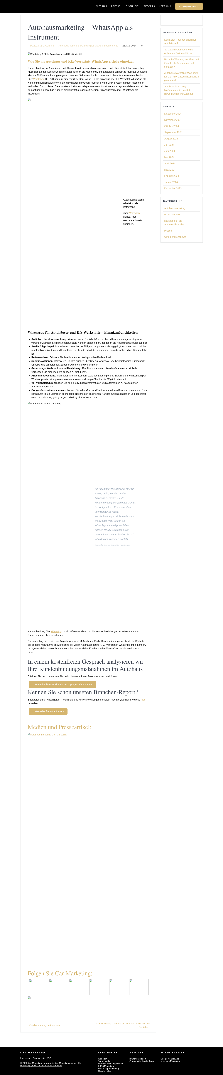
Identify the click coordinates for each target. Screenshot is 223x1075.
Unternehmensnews (175, 237)
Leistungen (132, 6)
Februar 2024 (171, 176)
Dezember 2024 (173, 113)
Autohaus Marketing (170, 1061)
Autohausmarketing (69, 45)
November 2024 (173, 120)
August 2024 (171, 138)
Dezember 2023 (173, 188)
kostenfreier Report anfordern (48, 711)
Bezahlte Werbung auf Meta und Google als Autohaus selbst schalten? (181, 63)
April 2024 (169, 163)
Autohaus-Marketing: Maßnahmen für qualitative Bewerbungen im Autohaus (178, 90)
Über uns (165, 6)
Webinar (101, 6)
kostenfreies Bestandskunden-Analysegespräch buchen (62, 684)
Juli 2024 (169, 145)
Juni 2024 (169, 151)
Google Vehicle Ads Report (142, 1061)
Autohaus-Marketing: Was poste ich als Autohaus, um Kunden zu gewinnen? (181, 77)
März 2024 (170, 169)
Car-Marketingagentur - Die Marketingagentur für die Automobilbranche (50, 1064)
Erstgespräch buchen (189, 6)
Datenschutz (39, 1058)
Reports (149, 6)
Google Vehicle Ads (169, 1059)
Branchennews (172, 214)
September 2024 (173, 132)
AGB (49, 1058)
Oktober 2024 (171, 126)
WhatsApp (38, 79)
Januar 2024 (171, 182)
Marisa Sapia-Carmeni (42, 45)
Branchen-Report (137, 1059)
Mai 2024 (169, 157)
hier (143, 699)
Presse (115, 6)
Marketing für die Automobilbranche (99, 45)
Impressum (25, 1058)
